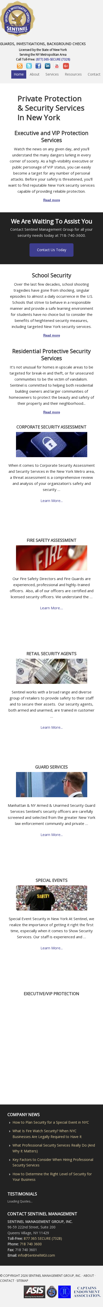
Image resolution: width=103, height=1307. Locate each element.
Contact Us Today (51, 249)
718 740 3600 (31, 1244)
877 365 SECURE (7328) (43, 1238)
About (89, 1276)
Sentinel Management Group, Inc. (54, 1276)
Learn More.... (51, 607)
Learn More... (51, 500)
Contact (7, 1281)
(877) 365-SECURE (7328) (53, 59)
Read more (51, 200)
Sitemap (22, 1281)
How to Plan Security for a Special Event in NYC (50, 1122)
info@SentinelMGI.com (36, 1255)
